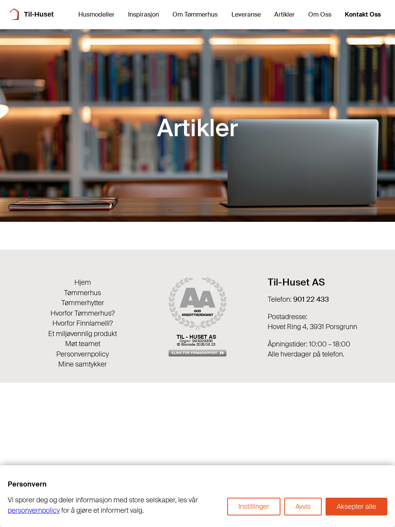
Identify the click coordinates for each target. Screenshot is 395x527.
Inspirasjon (143, 14)
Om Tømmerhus (195, 14)
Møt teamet (82, 343)
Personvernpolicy (82, 354)
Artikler (284, 14)
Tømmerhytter (82, 302)
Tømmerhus (82, 292)
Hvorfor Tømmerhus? (83, 313)
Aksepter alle (356, 506)
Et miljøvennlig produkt (82, 333)
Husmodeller (96, 14)
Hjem (82, 282)
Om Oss (319, 14)
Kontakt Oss (363, 14)
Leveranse (246, 14)
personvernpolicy (34, 510)
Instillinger (253, 506)
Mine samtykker (82, 364)
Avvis (303, 506)
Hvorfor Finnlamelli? (82, 323)
